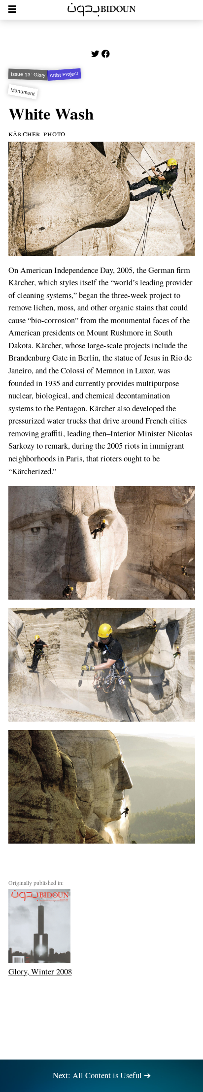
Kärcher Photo (37, 133)
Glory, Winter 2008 (40, 971)
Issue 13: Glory (27, 74)
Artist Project (64, 74)
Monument (22, 91)
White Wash (51, 113)
